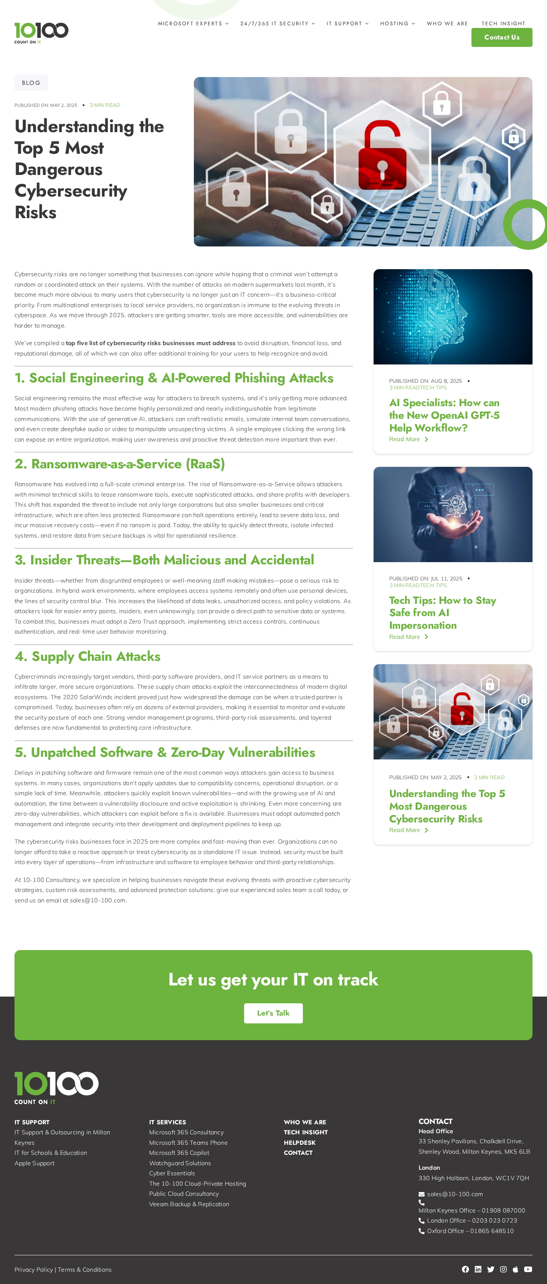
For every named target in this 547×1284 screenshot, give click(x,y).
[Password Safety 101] (453, 667)
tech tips (433, 387)
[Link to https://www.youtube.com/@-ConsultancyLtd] (528, 1269)
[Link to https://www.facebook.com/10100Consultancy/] (465, 1269)
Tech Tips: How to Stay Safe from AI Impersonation (442, 613)
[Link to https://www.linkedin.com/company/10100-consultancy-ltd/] (478, 1269)
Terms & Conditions (85, 1269)
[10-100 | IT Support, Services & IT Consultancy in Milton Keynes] (41, 25)
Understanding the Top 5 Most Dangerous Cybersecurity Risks (447, 806)
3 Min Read (105, 105)
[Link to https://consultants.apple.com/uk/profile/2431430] (515, 1269)
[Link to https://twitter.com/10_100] (491, 1269)
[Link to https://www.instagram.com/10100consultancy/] (503, 1269)
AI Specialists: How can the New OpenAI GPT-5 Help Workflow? (444, 415)
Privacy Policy (34, 1269)
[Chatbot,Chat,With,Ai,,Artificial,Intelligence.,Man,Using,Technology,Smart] (453, 470)
